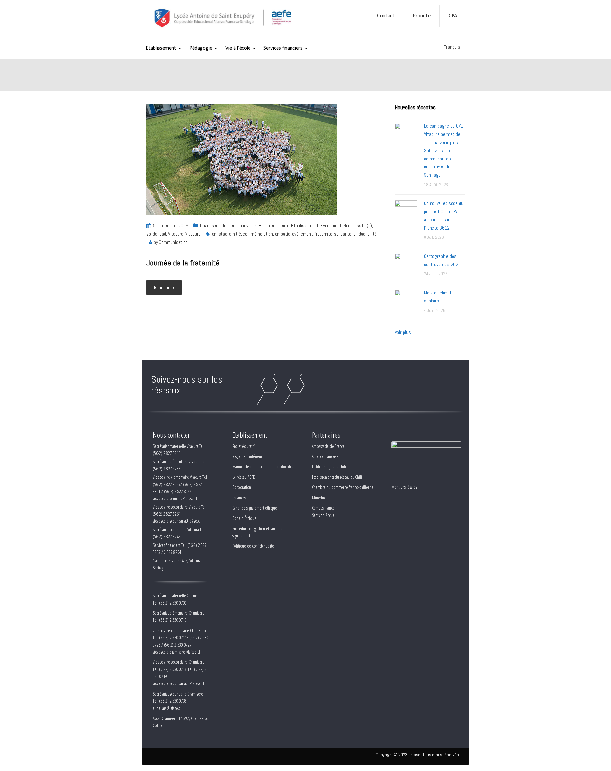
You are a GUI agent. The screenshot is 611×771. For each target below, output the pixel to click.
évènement (302, 234)
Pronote (422, 16)
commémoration (258, 234)
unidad (359, 234)
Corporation (241, 487)
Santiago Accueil (324, 515)
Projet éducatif (243, 446)
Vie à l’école (237, 48)
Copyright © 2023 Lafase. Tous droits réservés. (418, 755)
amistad (219, 234)
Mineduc (319, 498)
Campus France (323, 508)
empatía (282, 234)
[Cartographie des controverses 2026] (406, 263)
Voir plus (403, 332)
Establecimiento (274, 226)
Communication (173, 242)
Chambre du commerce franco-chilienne (343, 487)
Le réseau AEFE (243, 477)
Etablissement (161, 48)
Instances (239, 498)
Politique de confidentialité (253, 546)
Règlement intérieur (247, 456)
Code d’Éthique (244, 518)
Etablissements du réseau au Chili (337, 477)
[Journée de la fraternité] (241, 159)
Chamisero (210, 226)
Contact (386, 16)
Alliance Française (325, 456)
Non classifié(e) (357, 226)
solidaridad (156, 234)
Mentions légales (404, 487)
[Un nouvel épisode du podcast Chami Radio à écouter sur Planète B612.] (406, 211)
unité (372, 234)
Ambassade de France (328, 446)
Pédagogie (200, 48)
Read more (164, 287)
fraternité (323, 234)
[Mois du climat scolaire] (406, 300)
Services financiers (283, 48)
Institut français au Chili (329, 466)
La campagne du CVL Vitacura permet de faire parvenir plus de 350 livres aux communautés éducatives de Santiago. (444, 150)
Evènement (330, 226)
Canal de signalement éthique (254, 508)
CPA (453, 16)
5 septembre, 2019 (170, 226)
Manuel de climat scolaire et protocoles (262, 466)
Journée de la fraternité (183, 263)
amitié (235, 234)
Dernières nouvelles (239, 226)
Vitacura (175, 234)
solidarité (342, 234)
